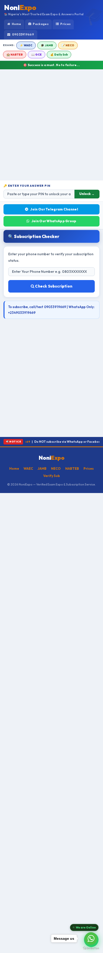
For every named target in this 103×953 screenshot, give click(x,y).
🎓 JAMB (47, 45)
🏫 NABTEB (14, 54)
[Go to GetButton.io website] (91, 947)
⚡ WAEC (26, 45)
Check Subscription (53, 286)
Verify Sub (51, 476)
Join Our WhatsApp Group (54, 221)
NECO (56, 468)
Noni (20, 7)
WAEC (28, 468)
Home (16, 24)
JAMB (42, 468)
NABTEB (72, 468)
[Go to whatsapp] (91, 938)
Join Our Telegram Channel (54, 209)
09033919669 (22, 34)
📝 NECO (68, 45)
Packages (40, 24)
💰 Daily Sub (59, 54)
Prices (65, 24)
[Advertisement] (51, 124)
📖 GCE (36, 54)
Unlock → (86, 194)
